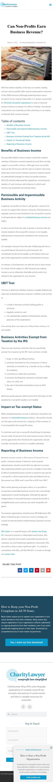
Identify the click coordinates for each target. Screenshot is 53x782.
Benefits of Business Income (18, 125)
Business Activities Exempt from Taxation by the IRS (28, 136)
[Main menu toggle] (50, 4)
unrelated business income (36, 217)
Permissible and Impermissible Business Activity (27, 129)
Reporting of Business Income (19, 144)
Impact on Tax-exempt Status (19, 140)
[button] (20, 570)
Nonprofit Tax (41, 42)
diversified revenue (19, 418)
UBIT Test (11, 133)
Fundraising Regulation (28, 42)
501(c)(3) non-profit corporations (17, 103)
